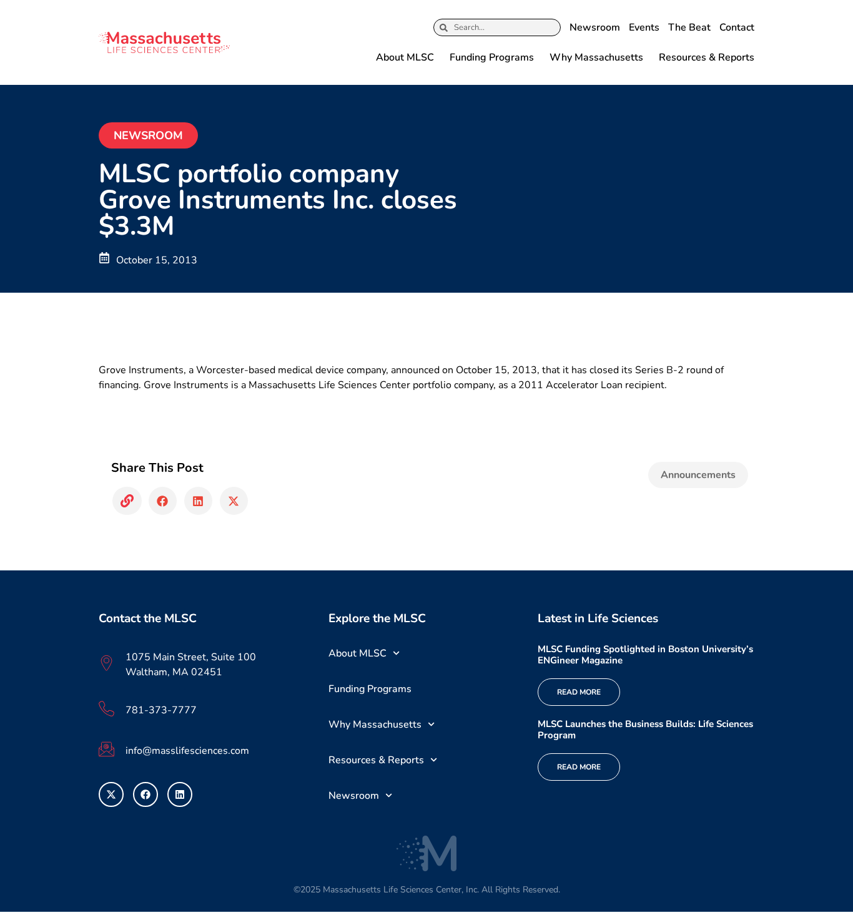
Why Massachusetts (596, 57)
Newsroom (594, 27)
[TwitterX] (111, 794)
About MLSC (405, 57)
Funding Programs (492, 57)
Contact (736, 27)
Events (644, 27)
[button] (127, 501)
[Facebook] (145, 794)
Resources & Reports (706, 57)
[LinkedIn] (179, 794)
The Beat (689, 27)
